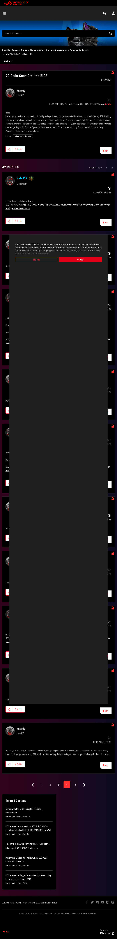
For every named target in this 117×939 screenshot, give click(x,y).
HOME (18, 902)
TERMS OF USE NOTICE (28, 914)
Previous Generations (56, 50)
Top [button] (7, 931)
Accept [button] (80, 259)
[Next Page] (84, 785)
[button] (9, 149)
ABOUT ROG (8, 902)
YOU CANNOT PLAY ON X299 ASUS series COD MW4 (27, 844)
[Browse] (6, 13)
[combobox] (58, 33)
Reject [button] (36, 259)
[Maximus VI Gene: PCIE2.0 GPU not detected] (107, 168)
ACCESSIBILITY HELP (47, 902)
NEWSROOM (29, 902)
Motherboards (36, 50)
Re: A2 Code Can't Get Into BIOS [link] (18, 54)
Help (104, 13)
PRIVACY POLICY (45, 914)
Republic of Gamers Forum (14, 50)
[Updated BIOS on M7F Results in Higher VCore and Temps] (112, 168)
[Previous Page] (33, 785)
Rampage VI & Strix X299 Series (19, 848)
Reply (105, 150)
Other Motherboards (79, 50)
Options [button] (7, 61)
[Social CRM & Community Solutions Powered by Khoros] (107, 932)
